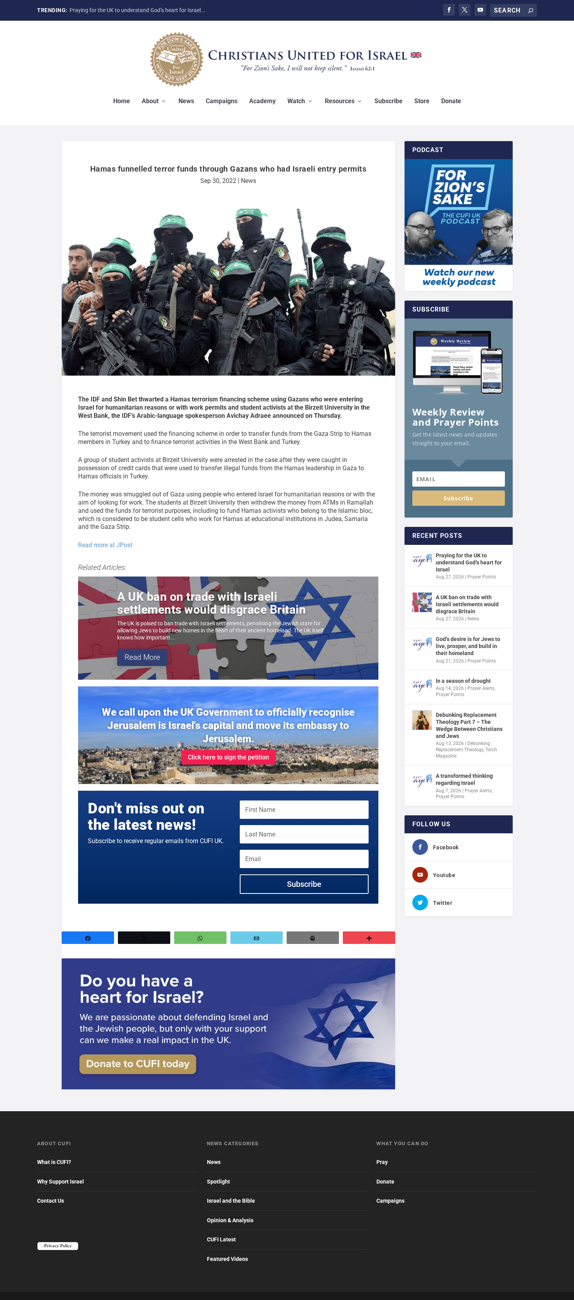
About (150, 101)
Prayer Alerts (480, 688)
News (186, 101)
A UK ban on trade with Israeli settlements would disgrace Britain (211, 603)
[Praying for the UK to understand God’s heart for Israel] (422, 560)
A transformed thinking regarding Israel (464, 779)
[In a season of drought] (422, 686)
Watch (296, 101)
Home (121, 101)
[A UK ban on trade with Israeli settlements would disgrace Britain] (422, 602)
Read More (142, 657)
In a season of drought (463, 681)
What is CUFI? (54, 1162)
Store (422, 101)
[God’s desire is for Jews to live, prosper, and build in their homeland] (422, 644)
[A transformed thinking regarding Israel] (422, 781)
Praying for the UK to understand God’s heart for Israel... (137, 10)
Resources (340, 101)
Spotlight (218, 1181)
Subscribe (388, 101)
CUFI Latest (221, 1239)
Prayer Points (481, 577)
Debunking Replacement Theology (463, 746)
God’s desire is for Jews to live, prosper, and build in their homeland (468, 646)
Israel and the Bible (231, 1201)
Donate (451, 101)
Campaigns (221, 101)
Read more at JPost (105, 545)
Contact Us (50, 1201)
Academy (262, 101)
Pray (382, 1162)
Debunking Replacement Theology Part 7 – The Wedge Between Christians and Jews (469, 726)
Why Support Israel (60, 1181)
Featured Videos (227, 1259)
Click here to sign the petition (228, 757)
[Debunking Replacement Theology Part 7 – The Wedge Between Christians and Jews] (422, 720)
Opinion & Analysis (230, 1220)
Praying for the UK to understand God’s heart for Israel (469, 562)
